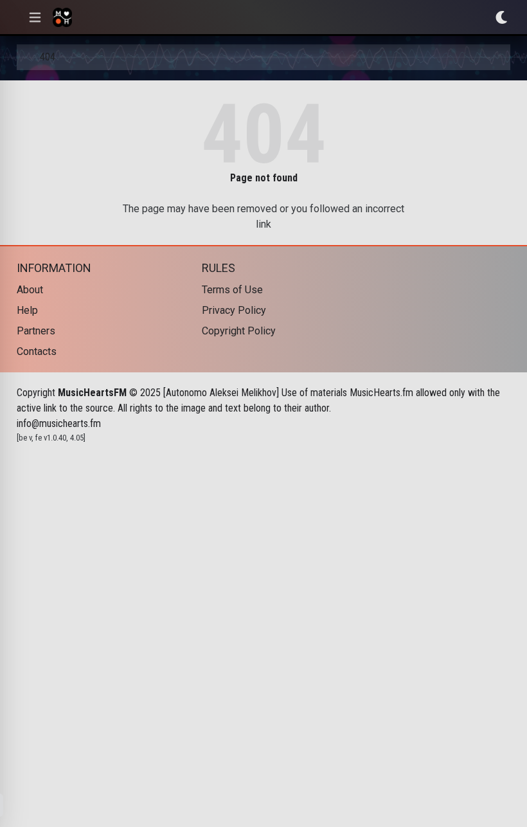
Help (27, 310)
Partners (36, 331)
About (30, 290)
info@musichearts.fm (59, 423)
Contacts (37, 351)
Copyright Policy (239, 331)
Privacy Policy (234, 310)
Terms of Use (232, 290)
